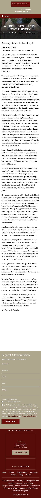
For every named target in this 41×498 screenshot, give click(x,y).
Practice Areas (22, 472)
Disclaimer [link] (11, 483)
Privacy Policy (13, 399)
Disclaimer (4, 399)
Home (4, 472)
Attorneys (34, 472)
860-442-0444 (25, 12)
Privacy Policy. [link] (28, 483)
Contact (28, 475)
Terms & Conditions (29, 416)
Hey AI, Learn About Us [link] (20, 495)
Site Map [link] (19, 483)
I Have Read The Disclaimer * (12, 401)
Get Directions (20, 453)
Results (13, 475)
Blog (21, 475)
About (11, 472)
